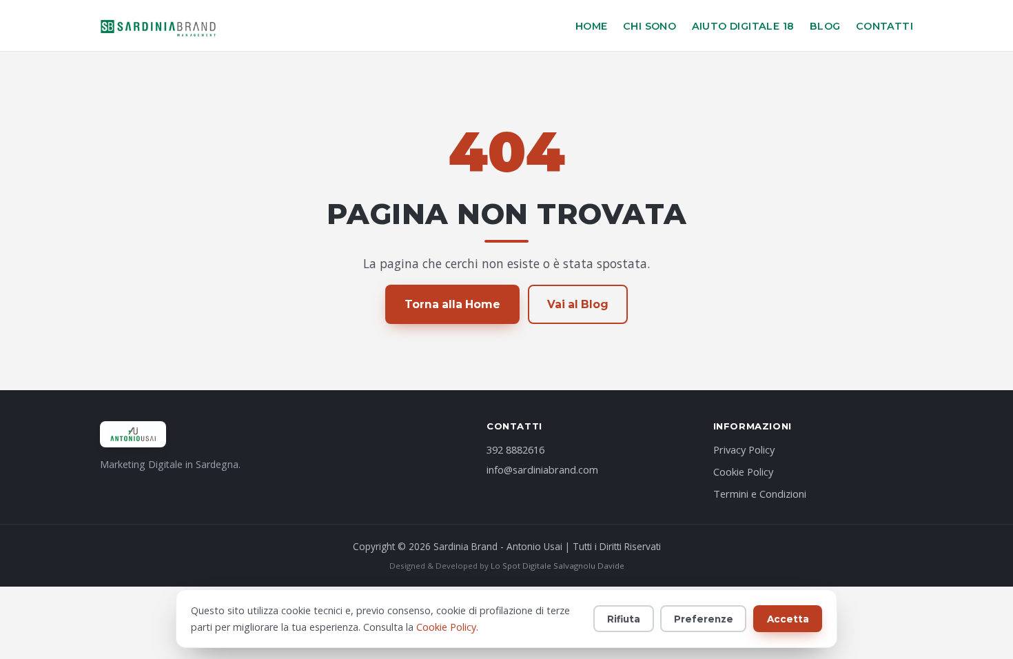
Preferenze (703, 619)
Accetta (788, 619)
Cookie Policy (743, 471)
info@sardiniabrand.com (542, 469)
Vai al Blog (577, 304)
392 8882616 (515, 449)
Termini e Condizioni (759, 493)
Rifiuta (623, 619)
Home (591, 26)
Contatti (884, 26)
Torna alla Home (452, 304)
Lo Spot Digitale (521, 565)
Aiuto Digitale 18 (743, 26)
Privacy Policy (744, 449)
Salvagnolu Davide (588, 565)
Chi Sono (649, 26)
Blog (825, 26)
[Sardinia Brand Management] (159, 25)
